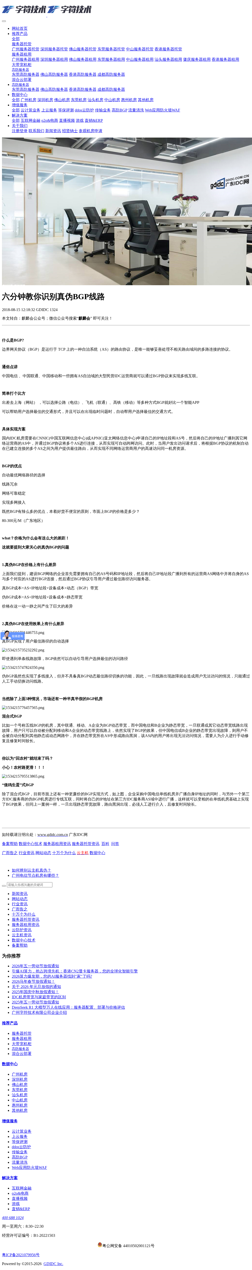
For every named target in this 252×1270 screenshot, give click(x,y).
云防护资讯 (22, 930)
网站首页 (20, 28)
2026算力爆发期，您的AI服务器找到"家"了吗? (52, 976)
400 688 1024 (13, 1218)
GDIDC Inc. (53, 1264)
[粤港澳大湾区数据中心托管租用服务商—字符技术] (126, 10)
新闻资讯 (20, 894)
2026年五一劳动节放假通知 (35, 966)
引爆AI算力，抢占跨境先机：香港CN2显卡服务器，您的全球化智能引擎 (75, 971)
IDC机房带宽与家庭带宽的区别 (39, 997)
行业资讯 (26, 853)
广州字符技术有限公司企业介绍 (39, 1012)
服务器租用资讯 (57, 844)
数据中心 (97, 853)
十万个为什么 (64, 853)
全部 (16, 39)
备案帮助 (10, 844)
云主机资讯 (22, 935)
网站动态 (43, 853)
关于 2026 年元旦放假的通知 (36, 987)
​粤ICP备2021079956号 (21, 1255)
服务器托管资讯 (85, 844)
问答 (115, 844)
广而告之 (10, 853)
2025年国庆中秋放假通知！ (35, 992)
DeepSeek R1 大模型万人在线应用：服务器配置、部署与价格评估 (68, 1007)
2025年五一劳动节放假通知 (35, 1002)
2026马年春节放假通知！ (33, 981)
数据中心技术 (30, 844)
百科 (105, 844)
